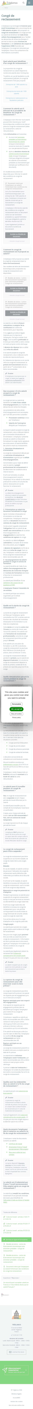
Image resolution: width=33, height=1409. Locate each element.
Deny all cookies (16, 714)
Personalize (16, 704)
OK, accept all (16, 709)
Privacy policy (16, 717)
